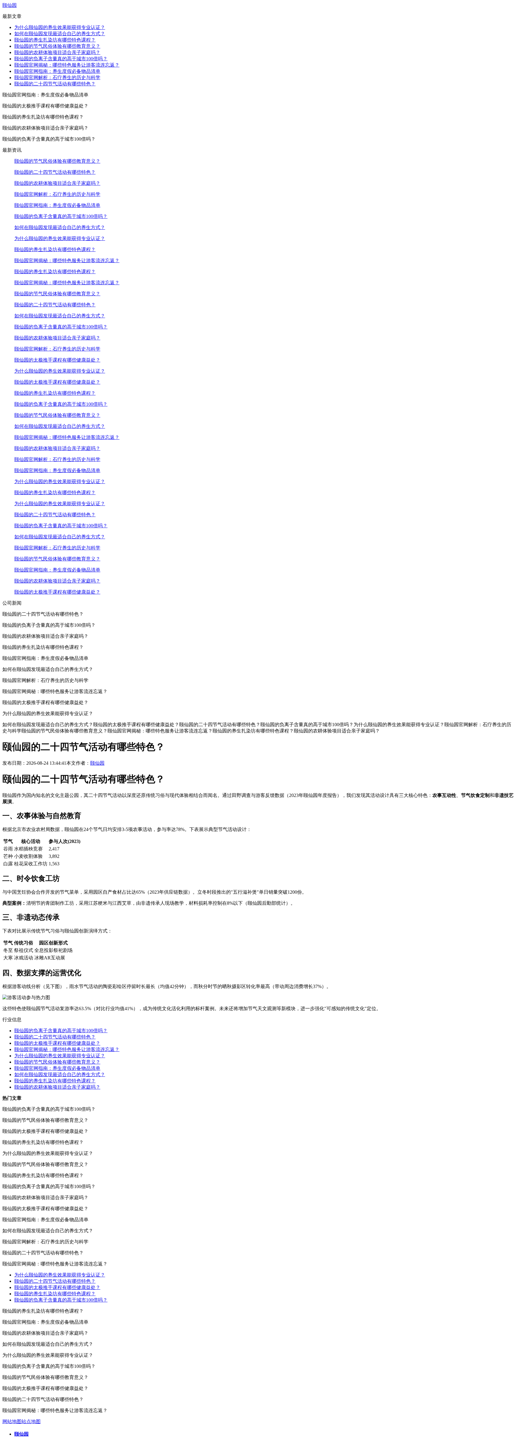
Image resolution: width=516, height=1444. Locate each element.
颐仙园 (9, 5)
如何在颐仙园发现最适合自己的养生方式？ (59, 33)
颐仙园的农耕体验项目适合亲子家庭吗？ (57, 52)
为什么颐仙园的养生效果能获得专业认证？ (59, 27)
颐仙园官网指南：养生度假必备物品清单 (57, 71)
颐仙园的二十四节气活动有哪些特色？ (55, 83)
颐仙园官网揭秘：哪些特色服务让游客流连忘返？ (66, 64)
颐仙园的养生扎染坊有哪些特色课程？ (55, 39)
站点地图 (31, 1421)
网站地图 (12, 1421)
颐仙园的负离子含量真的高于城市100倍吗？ (61, 58)
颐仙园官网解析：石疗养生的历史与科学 (57, 77)
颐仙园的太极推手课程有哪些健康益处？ (57, 359)
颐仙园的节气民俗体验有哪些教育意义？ (57, 46)
